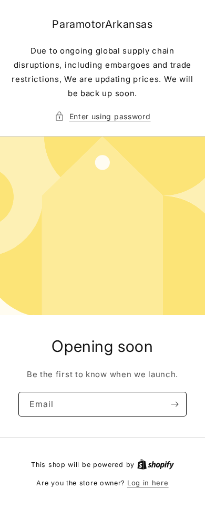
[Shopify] (155, 464)
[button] (103, 116)
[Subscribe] (174, 404)
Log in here (148, 482)
